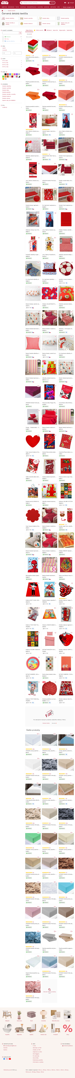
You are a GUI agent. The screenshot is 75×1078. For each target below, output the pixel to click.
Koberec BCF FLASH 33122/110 (34, 600)
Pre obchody (36, 1055)
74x (66, 798)
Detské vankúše (6, 88)
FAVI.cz (40, 1069)
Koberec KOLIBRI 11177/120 (66, 501)
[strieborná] (5, 79)
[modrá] (10, 74)
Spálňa (59, 7)
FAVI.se (67, 1069)
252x (33, 823)
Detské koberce (6, 96)
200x (67, 823)
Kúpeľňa (46, 7)
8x (66, 104)
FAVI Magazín (36, 1053)
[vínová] (12, 76)
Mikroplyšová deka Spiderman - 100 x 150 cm (37, 575)
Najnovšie (55, 30)
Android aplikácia (68, 1045)
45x (50, 823)
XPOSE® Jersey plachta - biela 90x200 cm (37, 750)
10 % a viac (5, 62)
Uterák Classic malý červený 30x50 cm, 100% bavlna (56, 131)
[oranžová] (5, 76)
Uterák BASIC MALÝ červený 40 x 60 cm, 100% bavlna (56, 156)
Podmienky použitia (38, 1060)
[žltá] (12, 74)
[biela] (3, 74)
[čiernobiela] (19, 76)
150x (33, 897)
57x (50, 847)
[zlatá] (3, 79)
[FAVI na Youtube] (10, 1059)
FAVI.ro (49, 1069)
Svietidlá (23, 7)
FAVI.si (42, 1072)
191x (66, 773)
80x (66, 847)
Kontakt (5, 1047)
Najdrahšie (69, 30)
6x (66, 55)
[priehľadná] (15, 76)
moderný (4, 107)
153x (50, 749)
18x (33, 921)
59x (33, 847)
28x (66, 971)
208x (33, 749)
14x (33, 55)
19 (72, 734)
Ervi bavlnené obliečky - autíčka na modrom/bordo (55, 279)
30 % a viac (5, 66)
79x (66, 749)
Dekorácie (11, 7)
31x (66, 921)
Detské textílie (11, 10)
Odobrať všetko (46, 723)
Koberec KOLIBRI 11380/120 (33, 649)
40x (50, 971)
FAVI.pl (45, 1069)
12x (66, 80)
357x (50, 773)
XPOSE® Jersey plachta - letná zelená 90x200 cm (39, 849)
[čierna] (5, 74)
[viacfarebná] (17, 76)
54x (33, 872)
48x (33, 773)
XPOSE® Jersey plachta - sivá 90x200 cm (53, 800)
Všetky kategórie (67, 7)
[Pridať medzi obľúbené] (55, 40)
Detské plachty (6, 92)
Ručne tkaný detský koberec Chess (51, 674)
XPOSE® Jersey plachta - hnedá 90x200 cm (53, 849)
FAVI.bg (34, 1072)
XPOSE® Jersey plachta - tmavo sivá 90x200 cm (55, 750)
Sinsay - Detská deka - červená (34, 427)
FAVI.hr (58, 1069)
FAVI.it (62, 1069)
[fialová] (17, 74)
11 (72, 808)
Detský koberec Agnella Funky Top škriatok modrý (55, 600)
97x (33, 798)
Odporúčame (29, 30)
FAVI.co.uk (28, 1072)
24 (38, 783)
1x (66, 524)
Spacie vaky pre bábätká (8, 100)
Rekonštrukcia (31, 7)
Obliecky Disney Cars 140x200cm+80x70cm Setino (39, 230)
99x (50, 897)
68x (66, 897)
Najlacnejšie (62, 30)
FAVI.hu (53, 1069)
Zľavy (67, 1034)
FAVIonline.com (7, 1069)
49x (33, 946)
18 (72, 783)
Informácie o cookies (38, 1062)
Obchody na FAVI (37, 1047)
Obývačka (53, 7)
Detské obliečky (6, 86)
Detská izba (43, 1034)
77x (66, 872)
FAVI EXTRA (35, 1058)
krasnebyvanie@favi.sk (10, 1045)
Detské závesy (6, 98)
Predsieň (55, 1034)
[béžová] (10, 76)
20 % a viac (5, 64)
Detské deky (5, 90)
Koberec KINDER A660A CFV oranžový (52, 625)
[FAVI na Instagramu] (7, 1059)
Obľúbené (49, 30)
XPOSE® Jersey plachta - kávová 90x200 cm (54, 874)
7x (49, 80)
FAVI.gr (38, 1072)
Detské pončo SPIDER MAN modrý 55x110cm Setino (39, 501)
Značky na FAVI (37, 1049)
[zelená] (3, 76)
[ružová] (15, 74)
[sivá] (19, 74)
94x (50, 872)
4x (49, 154)
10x (49, 55)
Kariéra (5, 1049)
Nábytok (4, 7)
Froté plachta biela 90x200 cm (33, 800)
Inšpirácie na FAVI (37, 1051)
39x (33, 995)
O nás (34, 1045)
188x (50, 798)
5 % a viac (5, 60)
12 (55, 734)
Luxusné (4, 50)
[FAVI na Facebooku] (4, 1059)
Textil (17, 7)
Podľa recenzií (39, 30)
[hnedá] (8, 76)
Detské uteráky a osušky (9, 94)
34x (50, 921)
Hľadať (52, 2)
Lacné (3, 48)
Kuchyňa (40, 7)
